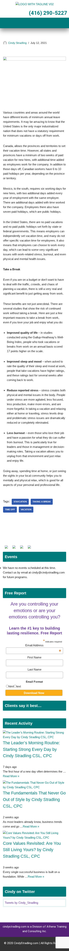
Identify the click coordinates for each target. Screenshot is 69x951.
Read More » (11, 776)
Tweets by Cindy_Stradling (21, 902)
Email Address (43, 645)
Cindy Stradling (17, 42)
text (18, 686)
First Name (34, 657)
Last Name (34, 669)
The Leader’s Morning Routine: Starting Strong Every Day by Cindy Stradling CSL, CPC (31, 749)
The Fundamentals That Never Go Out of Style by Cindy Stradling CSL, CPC (34, 799)
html (11, 686)
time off (10, 509)
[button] (34, 23)
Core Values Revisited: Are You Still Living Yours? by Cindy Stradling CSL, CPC (32, 850)
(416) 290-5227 (47, 13)
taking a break (42, 501)
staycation (20, 501)
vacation (26, 509)
